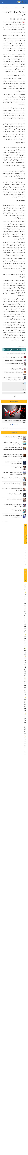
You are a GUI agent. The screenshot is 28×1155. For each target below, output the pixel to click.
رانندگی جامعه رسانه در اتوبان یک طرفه (14, 360)
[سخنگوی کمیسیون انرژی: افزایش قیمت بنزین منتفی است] (24, 484)
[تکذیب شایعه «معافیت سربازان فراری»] (24, 500)
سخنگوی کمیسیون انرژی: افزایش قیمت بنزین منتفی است (13, 484)
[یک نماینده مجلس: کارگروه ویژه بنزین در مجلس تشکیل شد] (24, 438)
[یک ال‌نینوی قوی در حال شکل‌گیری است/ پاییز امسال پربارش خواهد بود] (24, 516)
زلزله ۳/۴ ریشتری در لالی (17, 369)
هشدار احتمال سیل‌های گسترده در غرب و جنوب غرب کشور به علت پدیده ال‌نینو (12, 473)
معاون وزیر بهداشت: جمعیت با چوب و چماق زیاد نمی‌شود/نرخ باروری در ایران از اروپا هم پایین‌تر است (12, 456)
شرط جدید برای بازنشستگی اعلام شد (14, 494)
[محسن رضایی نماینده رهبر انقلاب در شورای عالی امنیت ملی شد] (24, 489)
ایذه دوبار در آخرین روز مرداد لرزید (24, 599)
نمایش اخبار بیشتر (25, 752)
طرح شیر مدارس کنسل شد (16, 510)
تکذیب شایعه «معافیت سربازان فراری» (14, 499)
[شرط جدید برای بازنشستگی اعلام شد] (24, 495)
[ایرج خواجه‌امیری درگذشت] (24, 468)
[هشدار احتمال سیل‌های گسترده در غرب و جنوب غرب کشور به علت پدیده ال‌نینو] (24, 473)
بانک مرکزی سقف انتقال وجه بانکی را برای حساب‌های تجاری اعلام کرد (13, 462)
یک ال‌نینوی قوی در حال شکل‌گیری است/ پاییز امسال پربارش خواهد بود (12, 516)
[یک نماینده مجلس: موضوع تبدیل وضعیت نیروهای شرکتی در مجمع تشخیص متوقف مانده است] (24, 448)
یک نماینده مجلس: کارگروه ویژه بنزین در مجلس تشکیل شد (24, 686)
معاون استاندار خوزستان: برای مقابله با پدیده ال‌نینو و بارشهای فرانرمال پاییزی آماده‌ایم (24, 666)
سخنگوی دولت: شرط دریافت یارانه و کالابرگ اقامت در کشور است (13, 505)
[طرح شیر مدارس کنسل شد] (24, 511)
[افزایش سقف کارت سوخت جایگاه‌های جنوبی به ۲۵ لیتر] (24, 479)
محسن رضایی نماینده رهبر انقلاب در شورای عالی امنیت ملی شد (12, 489)
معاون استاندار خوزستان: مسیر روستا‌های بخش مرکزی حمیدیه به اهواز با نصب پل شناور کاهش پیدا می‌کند (24, 620)
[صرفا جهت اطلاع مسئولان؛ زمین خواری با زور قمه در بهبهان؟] (14, 412)
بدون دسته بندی (21, 347)
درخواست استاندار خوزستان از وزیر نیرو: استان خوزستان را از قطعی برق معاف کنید (24, 724)
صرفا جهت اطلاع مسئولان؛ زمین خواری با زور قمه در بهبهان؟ (15, 421)
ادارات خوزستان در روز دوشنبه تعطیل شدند (13, 357)
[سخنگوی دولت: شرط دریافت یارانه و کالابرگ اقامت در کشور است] (24, 505)
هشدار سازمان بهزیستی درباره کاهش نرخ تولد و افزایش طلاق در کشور (12, 443)
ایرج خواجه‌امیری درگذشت (16, 467)
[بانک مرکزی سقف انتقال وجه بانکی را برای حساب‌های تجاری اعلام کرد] (24, 463)
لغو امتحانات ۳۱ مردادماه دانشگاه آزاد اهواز (24, 741)
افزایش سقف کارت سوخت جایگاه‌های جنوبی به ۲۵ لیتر (12, 478)
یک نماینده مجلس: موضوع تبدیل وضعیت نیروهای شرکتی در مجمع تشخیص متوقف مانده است (12, 449)
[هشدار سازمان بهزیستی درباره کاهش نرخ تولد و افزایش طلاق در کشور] (24, 443)
